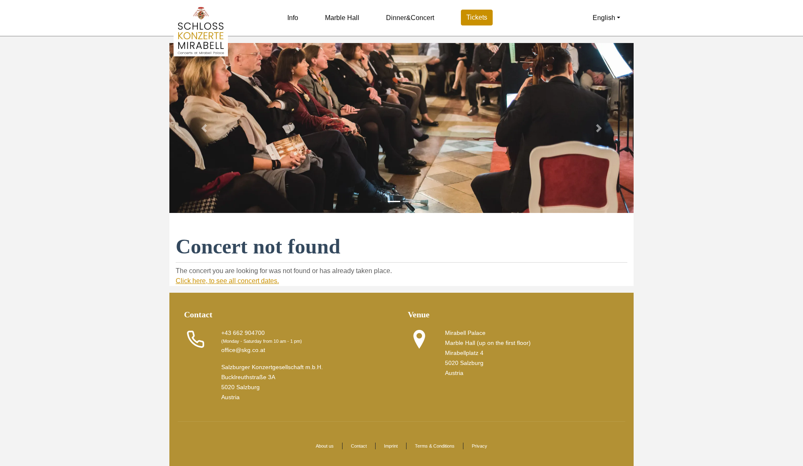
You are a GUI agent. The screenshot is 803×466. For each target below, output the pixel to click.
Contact (359, 445)
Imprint (391, 445)
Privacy (479, 445)
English (603, 17)
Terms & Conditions (435, 445)
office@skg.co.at (243, 350)
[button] (204, 128)
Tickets (476, 17)
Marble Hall (342, 17)
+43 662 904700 (243, 332)
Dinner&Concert (410, 17)
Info (292, 17)
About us (325, 445)
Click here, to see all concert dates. (227, 280)
